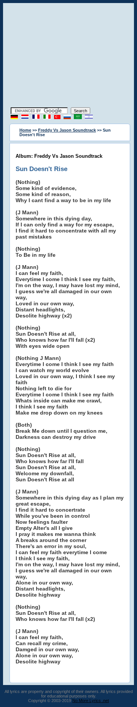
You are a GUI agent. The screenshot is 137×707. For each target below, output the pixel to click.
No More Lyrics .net (90, 700)
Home (25, 130)
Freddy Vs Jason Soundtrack (67, 130)
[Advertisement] (68, 56)
